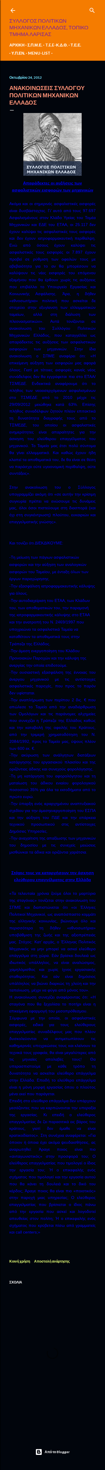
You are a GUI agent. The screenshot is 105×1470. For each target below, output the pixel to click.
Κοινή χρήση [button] (19, 1261)
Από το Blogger (57, 1452)
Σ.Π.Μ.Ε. (34, 44)
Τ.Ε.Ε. (76, 44)
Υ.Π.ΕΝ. (18, 53)
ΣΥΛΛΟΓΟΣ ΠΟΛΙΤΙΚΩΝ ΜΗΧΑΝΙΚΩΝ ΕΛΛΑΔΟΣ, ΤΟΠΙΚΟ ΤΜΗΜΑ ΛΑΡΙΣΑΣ (48, 27)
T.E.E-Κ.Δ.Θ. (56, 44)
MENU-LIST (39, 53)
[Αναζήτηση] (92, 9)
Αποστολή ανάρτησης (52, 1261)
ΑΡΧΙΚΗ (16, 44)
